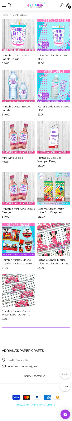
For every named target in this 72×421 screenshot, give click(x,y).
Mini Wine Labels (12, 157)
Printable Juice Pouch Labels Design (15, 57)
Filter (65, 386)
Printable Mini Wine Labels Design (18, 210)
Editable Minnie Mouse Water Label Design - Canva (16, 313)
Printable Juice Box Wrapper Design (49, 159)
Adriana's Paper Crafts (40, 404)
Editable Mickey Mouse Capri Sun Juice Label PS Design (17, 261)
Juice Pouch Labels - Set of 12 (52, 57)
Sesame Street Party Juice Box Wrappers (50, 210)
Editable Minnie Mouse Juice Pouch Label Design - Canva (53, 261)
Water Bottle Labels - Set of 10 (53, 108)
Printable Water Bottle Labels (16, 108)
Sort (65, 373)
